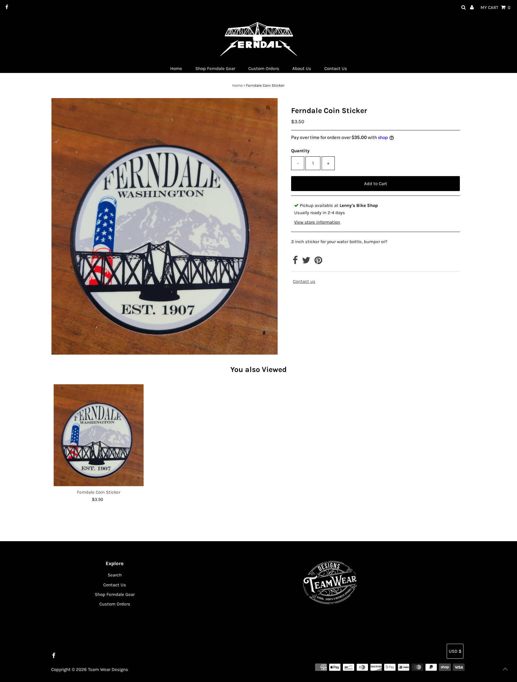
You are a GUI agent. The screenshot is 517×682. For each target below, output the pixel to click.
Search (115, 575)
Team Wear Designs (108, 669)
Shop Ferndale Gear (115, 594)
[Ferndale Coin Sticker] (99, 435)
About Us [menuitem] (301, 68)
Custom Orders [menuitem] (263, 68)
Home (237, 85)
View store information (317, 222)
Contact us (304, 281)
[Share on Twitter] (306, 262)
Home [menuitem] (176, 68)
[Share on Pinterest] (318, 262)
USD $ (455, 651)
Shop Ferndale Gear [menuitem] (215, 68)
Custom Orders (114, 604)
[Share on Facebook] (295, 262)
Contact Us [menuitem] (335, 68)
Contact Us (114, 585)
